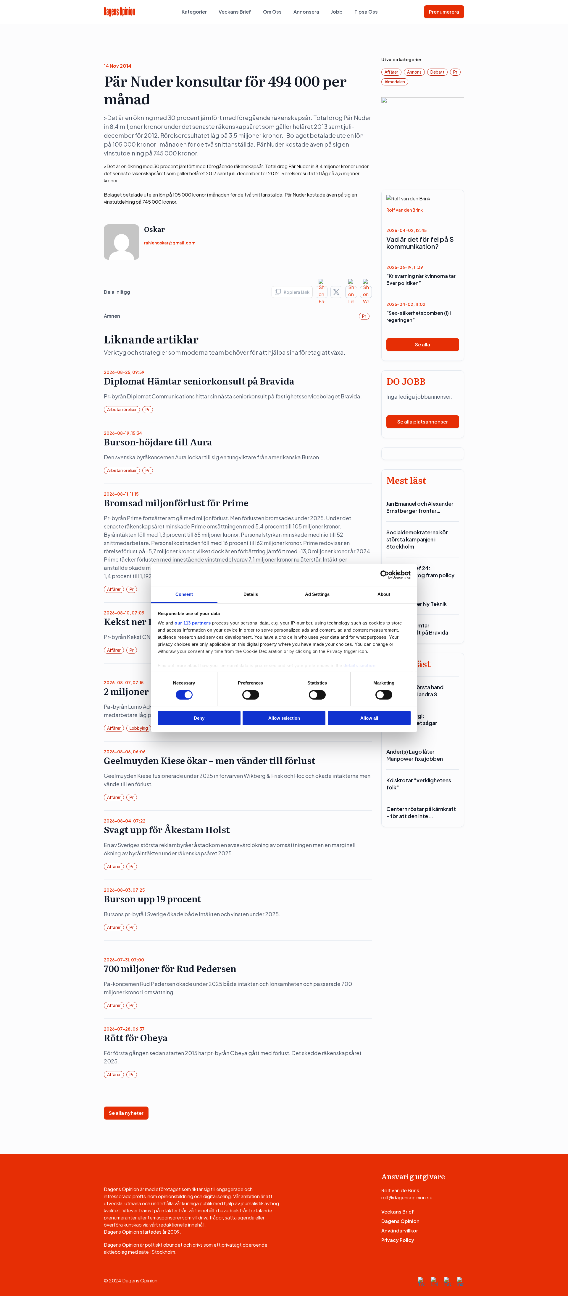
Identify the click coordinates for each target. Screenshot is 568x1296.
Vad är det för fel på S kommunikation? (420, 243)
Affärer (114, 589)
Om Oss (272, 12)
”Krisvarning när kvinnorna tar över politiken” (421, 279)
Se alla (422, 344)
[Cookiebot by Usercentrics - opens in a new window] (385, 574)
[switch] (250, 695)
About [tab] (383, 593)
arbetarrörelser (122, 409)
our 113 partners (193, 622)
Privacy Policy (397, 1240)
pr (364, 316)
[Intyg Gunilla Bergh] (422, 138)
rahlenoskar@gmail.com (169, 242)
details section (359, 665)
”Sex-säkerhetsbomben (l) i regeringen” (418, 316)
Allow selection (284, 718)
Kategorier (194, 12)
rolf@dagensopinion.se (407, 1197)
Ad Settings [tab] (317, 593)
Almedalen (395, 81)
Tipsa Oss (366, 12)
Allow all (369, 718)
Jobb (337, 12)
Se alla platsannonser (422, 422)
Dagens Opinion (400, 1221)
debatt (437, 71)
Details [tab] (250, 593)
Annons (414, 71)
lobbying (139, 728)
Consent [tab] (184, 593)
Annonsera (306, 12)
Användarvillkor (399, 1230)
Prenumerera (444, 12)
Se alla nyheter (126, 1113)
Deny (199, 718)
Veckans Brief (235, 12)
